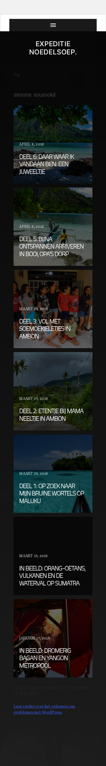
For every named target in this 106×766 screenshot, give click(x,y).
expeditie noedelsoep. (53, 48)
